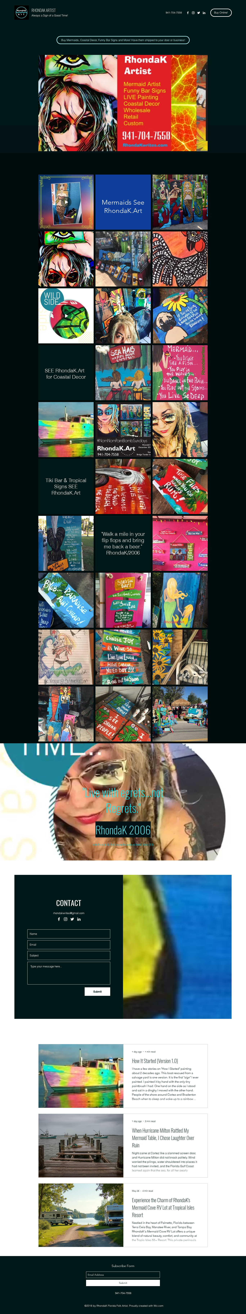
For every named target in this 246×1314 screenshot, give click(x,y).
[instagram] (193, 13)
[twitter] (198, 13)
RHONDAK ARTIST (44, 10)
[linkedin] (204, 13)
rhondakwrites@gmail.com (68, 913)
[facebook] (188, 13)
